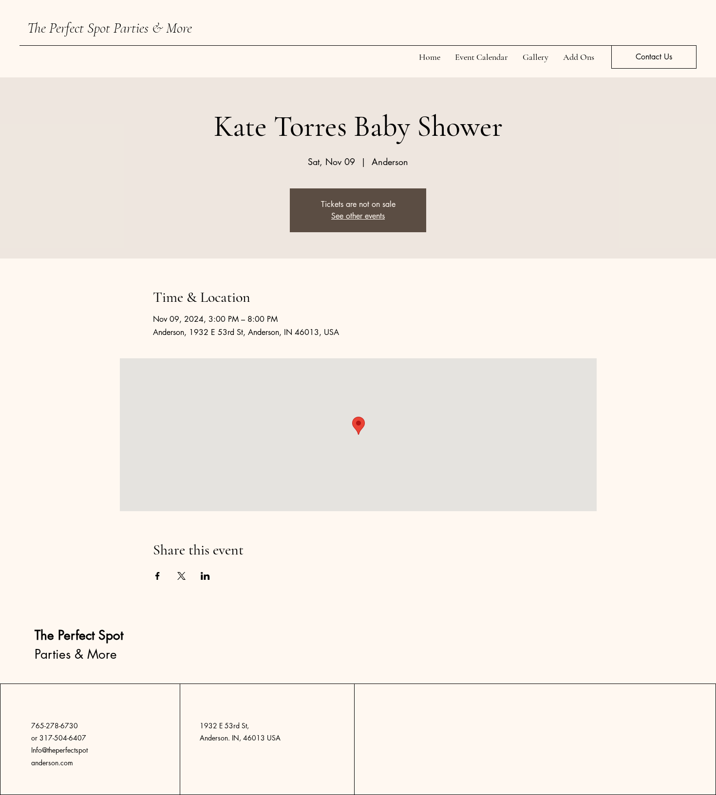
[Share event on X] (181, 576)
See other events (358, 216)
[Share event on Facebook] (157, 576)
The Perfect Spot (70, 28)
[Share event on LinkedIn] (205, 576)
